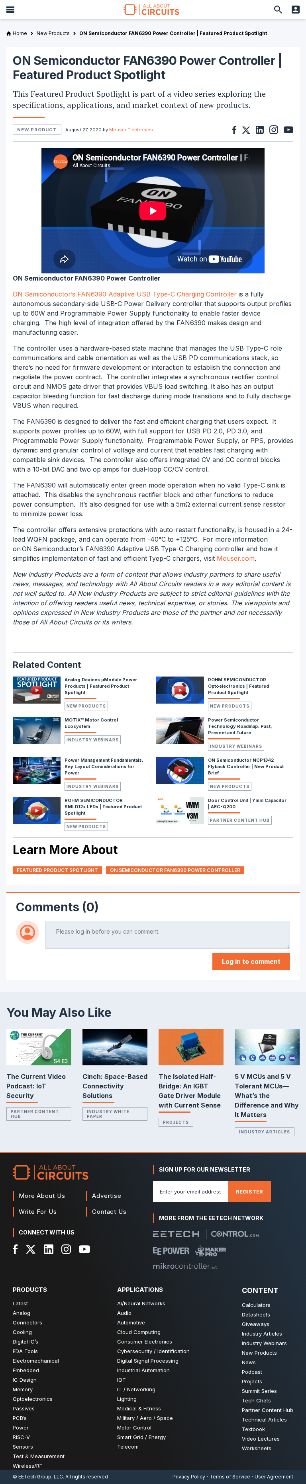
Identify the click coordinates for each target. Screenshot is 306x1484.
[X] (31, 1249)
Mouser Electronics (131, 130)
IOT (121, 1380)
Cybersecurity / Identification (153, 1351)
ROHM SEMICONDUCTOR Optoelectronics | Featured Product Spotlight (238, 686)
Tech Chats (256, 1400)
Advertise (107, 1195)
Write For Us (38, 1211)
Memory (23, 1389)
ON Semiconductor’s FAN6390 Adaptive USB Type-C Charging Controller (125, 294)
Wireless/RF (27, 1466)
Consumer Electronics (144, 1341)
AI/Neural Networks (141, 1303)
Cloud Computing (139, 1332)
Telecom (128, 1446)
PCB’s (20, 1418)
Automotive (131, 1322)
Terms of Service (230, 1477)
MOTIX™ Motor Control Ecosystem (91, 723)
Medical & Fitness (139, 1408)
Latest (20, 1303)
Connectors (27, 1322)
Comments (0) (57, 907)
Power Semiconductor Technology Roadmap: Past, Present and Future (240, 726)
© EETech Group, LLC (38, 1477)
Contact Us (109, 1211)
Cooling (22, 1332)
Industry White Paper (108, 1114)
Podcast (252, 1372)
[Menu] (10, 9)
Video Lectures (261, 1438)
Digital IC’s (25, 1341)
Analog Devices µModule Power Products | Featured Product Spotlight (101, 686)
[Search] (278, 9)
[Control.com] (235, 1234)
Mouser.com (236, 558)
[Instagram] (66, 1249)
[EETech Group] (176, 1234)
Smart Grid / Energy (141, 1437)
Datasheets (256, 1314)
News (249, 1362)
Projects (176, 1122)
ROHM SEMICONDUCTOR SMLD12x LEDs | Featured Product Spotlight (103, 807)
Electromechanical (36, 1360)
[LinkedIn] (48, 1249)
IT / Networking (136, 1389)
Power (21, 1427)
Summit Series (259, 1391)
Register (249, 1191)
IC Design (25, 1380)
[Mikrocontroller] (185, 1266)
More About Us (42, 1195)
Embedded (26, 1370)
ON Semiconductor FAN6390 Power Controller (175, 870)
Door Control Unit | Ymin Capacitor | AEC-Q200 (247, 803)
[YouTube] (84, 1249)
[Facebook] (15, 1249)
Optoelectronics (33, 1399)
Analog (21, 1313)
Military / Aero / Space (145, 1418)
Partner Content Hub (240, 820)
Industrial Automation (143, 1370)
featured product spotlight (57, 870)
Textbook (253, 1429)
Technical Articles (264, 1419)
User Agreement (274, 1477)
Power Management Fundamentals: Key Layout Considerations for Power (104, 766)
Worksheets (256, 1448)
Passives (24, 1408)
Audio (124, 1313)
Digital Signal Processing (147, 1360)
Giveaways (255, 1324)
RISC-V (21, 1437)
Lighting (127, 1399)
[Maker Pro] (210, 1250)
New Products (86, 706)
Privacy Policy (189, 1477)
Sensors (23, 1446)
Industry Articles (264, 1131)
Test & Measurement (39, 1456)
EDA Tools (25, 1351)
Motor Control (134, 1427)
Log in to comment (251, 961)
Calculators (256, 1305)
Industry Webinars (93, 739)
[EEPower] (171, 1251)
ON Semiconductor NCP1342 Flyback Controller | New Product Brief (246, 766)
